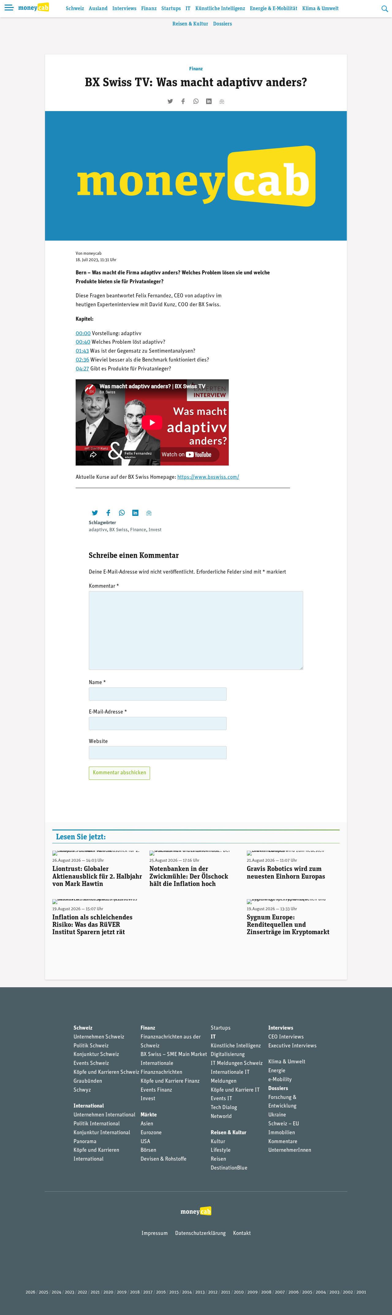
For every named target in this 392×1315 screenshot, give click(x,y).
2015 (174, 1292)
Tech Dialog (224, 1108)
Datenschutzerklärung (200, 1233)
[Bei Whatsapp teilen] (196, 101)
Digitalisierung (228, 1055)
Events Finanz (156, 1090)
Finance (138, 530)
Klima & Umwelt (320, 8)
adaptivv (98, 530)
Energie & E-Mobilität (273, 8)
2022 (82, 1292)
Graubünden (88, 1081)
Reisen (218, 1159)
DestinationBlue (229, 1168)
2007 (280, 1292)
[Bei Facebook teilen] (183, 101)
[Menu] (9, 8)
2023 (69, 1292)
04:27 (82, 369)
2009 (252, 1292)
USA (145, 1142)
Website (98, 742)
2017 (148, 1292)
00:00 (83, 334)
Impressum (154, 1233)
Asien (147, 1124)
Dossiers (222, 24)
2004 (321, 1292)
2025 (43, 1292)
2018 (135, 1292)
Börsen (148, 1150)
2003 (334, 1292)
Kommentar (104, 586)
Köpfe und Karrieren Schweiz (106, 1072)
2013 (200, 1292)
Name (97, 683)
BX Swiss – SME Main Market (174, 1055)
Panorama (85, 1142)
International (89, 1106)
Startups (171, 8)
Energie (276, 1071)
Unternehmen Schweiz (99, 1037)
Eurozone (151, 1133)
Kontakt (242, 1233)
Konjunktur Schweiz (96, 1055)
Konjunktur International (102, 1133)
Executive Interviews (292, 1046)
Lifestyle (221, 1150)
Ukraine (277, 1115)
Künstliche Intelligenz (220, 8)
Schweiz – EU (283, 1124)
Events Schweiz (91, 1063)
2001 (361, 1292)
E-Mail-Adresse (108, 712)
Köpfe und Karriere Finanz (170, 1081)
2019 (121, 1292)
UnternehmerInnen (289, 1150)
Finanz (148, 8)
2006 (293, 1292)
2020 (108, 1292)
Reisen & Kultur (190, 24)
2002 (348, 1292)
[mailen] (221, 101)
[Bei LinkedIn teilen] (208, 101)
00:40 (83, 342)
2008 (266, 1292)
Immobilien (281, 1133)
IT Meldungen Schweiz (237, 1063)
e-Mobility (280, 1080)
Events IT (221, 1099)
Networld (221, 1117)
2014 (187, 1292)
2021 (95, 1292)
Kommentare (282, 1142)
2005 (307, 1292)
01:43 (82, 351)
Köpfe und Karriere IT (235, 1090)
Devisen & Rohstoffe (164, 1159)
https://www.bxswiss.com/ (208, 477)
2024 (56, 1292)
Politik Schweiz (91, 1046)
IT (188, 8)
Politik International (97, 1124)
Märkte (149, 1115)
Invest (155, 530)
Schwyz (82, 1090)
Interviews (124, 8)
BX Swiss (118, 530)
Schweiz (75, 8)
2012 (212, 1292)
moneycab (92, 253)
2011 (225, 1292)
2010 (239, 1292)
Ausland (98, 8)
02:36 (82, 360)
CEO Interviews (286, 1037)
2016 (161, 1292)
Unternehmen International (104, 1115)
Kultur (218, 1142)
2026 (30, 1292)
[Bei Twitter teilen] (170, 101)
